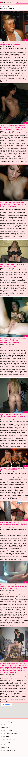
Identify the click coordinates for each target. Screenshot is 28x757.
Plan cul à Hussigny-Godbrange (9, 733)
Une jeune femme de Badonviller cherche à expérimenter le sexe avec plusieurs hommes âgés (13, 586)
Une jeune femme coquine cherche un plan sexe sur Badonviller (13, 469)
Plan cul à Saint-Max (6, 744)
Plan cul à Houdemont (6, 730)
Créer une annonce (22, 2)
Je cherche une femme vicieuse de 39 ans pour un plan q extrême (13, 44)
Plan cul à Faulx (4, 727)
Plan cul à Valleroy (5, 747)
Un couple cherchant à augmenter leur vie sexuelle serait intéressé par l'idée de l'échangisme (13, 204)
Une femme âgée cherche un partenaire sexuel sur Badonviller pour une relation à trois (13, 524)
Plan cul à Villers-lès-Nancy (8, 750)
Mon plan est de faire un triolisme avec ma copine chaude (12, 265)
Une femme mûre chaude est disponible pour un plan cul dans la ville (12, 416)
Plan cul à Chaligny (5, 724)
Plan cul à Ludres (5, 736)
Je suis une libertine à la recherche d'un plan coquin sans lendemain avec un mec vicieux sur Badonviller (13, 127)
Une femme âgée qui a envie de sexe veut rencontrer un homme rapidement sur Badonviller (13, 340)
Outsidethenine (5, 2)
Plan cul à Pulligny (5, 742)
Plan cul (2, 6)
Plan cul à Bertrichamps (7, 722)
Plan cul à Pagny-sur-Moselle (8, 739)
